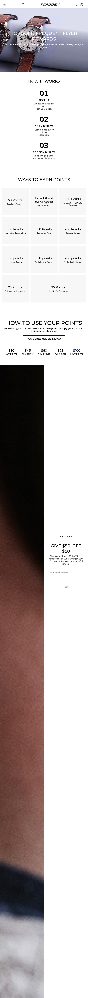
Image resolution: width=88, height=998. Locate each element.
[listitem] (15, 201)
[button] (4, 4)
